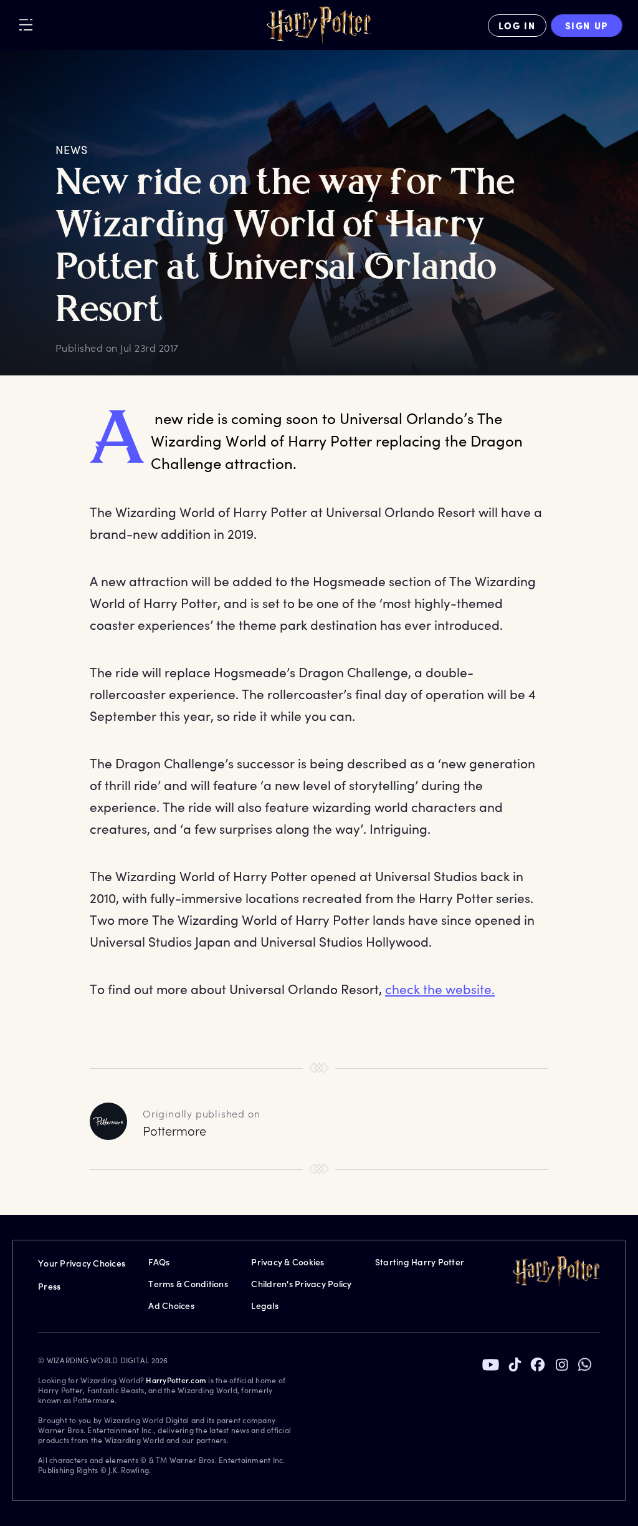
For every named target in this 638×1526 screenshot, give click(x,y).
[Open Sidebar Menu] (25, 24)
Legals (265, 1305)
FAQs (158, 1262)
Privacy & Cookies (287, 1262)
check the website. (440, 989)
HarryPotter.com (176, 1380)
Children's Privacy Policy (301, 1284)
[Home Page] (319, 25)
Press (49, 1286)
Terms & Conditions (188, 1284)
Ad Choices (171, 1305)
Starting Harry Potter (419, 1262)
